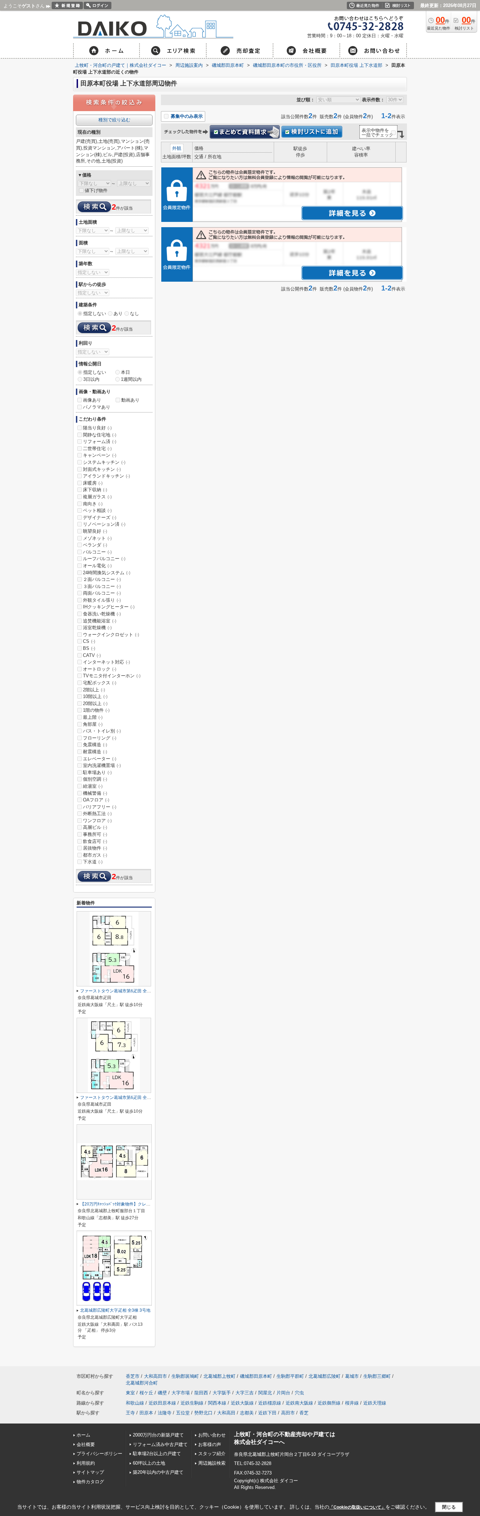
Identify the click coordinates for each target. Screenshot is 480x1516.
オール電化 (97, 565)
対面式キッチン (102, 469)
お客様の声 (209, 1444)
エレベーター (99, 758)
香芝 (304, 1412)
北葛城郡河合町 (142, 1383)
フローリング (99, 738)
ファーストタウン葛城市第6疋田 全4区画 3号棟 (125, 991)
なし (134, 313)
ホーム (83, 1435)
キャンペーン (99, 455)
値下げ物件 (96, 190)
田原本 (146, 1412)
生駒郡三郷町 (377, 1376)
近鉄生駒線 (192, 1403)
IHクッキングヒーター (109, 606)
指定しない (94, 313)
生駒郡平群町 (290, 1376)
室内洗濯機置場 (102, 765)
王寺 (130, 1412)
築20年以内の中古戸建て (158, 1472)
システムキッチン (104, 462)
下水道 (93, 861)
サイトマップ (90, 1472)
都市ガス (95, 855)
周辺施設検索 (212, 1463)
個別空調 (95, 779)
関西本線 (217, 1403)
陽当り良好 (97, 427)
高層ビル (95, 827)
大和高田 (226, 1412)
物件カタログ (90, 1481)
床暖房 (93, 483)
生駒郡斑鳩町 (185, 1376)
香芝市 (133, 1376)
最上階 (93, 717)
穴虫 (299, 1392)
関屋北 (265, 1392)
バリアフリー (99, 807)
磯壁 (162, 1392)
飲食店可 (95, 841)
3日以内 (91, 379)
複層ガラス (97, 496)
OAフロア (96, 799)
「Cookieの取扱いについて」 (357, 1507)
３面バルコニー (102, 586)
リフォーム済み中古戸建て (160, 1444)
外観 (176, 148)
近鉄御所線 (329, 1403)
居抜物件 (95, 848)
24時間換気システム (106, 572)
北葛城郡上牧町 (219, 1376)
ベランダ (95, 545)
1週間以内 (131, 379)
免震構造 (95, 744)
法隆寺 (164, 1412)
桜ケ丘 (146, 1392)
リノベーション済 (104, 524)
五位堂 (183, 1412)
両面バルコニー (102, 593)
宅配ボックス (99, 682)
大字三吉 (244, 1392)
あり (118, 313)
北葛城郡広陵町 (324, 1376)
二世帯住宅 (97, 448)
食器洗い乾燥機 (102, 613)
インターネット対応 (106, 662)
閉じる (449, 1506)
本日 (125, 372)
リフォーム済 (99, 441)
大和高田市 (155, 1376)
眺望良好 (95, 531)
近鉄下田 (267, 1412)
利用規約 (86, 1463)
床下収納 (95, 489)
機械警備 (95, 793)
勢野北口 (203, 1412)
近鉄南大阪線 (299, 1403)
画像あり (92, 400)
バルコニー (97, 552)
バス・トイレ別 (102, 731)
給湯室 (93, 786)
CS (89, 641)
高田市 (288, 1412)
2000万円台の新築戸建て (158, 1435)
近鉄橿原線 (269, 1403)
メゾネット (97, 538)
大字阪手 (222, 1392)
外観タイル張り (102, 600)
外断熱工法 (97, 813)
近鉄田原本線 (162, 1403)
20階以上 (95, 703)
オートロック (99, 669)
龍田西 (201, 1392)
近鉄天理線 (374, 1403)
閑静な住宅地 (99, 434)
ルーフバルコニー (104, 558)
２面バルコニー (102, 579)
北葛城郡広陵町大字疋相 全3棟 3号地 (115, 1310)
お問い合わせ (212, 1435)
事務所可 (95, 834)
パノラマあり (96, 407)
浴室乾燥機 (97, 627)
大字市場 (180, 1392)
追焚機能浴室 (99, 620)
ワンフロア (97, 820)
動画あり (130, 400)
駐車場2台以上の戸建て (157, 1453)
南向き (93, 503)
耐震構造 (95, 751)
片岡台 (283, 1392)
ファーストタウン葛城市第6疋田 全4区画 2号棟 (125, 1097)
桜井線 (352, 1403)
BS (89, 648)
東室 (130, 1392)
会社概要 (86, 1444)
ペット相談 (97, 510)
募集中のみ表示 (186, 116)
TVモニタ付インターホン (112, 675)
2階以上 (94, 689)
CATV (92, 655)
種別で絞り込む (114, 119)
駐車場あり (97, 772)
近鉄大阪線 (242, 1403)
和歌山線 (135, 1403)
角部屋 (93, 724)
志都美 (247, 1412)
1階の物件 (96, 710)
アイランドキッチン (106, 476)
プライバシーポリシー (99, 1453)
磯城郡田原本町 (256, 1376)
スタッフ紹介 (212, 1453)
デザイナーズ (99, 517)
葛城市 (352, 1376)
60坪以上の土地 (149, 1463)
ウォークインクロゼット (111, 634)
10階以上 (95, 696)
